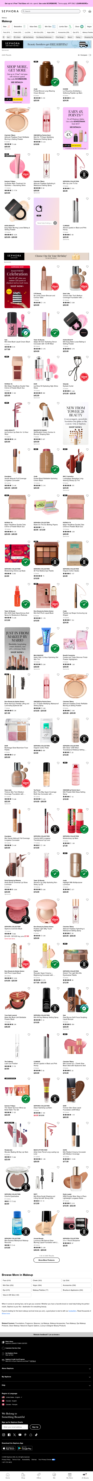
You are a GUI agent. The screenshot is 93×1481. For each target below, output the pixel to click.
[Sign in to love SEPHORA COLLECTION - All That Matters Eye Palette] (58, 542)
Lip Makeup (45, 1323)
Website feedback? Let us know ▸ (46, 1334)
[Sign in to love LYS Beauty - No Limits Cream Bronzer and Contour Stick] (58, 267)
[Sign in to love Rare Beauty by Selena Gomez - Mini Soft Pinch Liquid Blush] (58, 584)
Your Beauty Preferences (43, 37)
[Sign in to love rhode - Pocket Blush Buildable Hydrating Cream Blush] (58, 450)
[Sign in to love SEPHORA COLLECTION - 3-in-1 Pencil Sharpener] (87, 1212)
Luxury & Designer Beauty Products (53, 1325)
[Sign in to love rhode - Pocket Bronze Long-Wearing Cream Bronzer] (58, 62)
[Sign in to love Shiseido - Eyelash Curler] (87, 357)
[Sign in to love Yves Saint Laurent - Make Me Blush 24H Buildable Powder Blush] (29, 988)
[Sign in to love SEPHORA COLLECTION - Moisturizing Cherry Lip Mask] (29, 542)
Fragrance (29, 1323)
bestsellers (72, 1311)
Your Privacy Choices (45, 1459)
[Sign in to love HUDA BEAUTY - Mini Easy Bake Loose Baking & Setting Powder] (87, 313)
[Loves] (84, 11)
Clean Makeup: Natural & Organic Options (24, 1325)
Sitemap (34, 1459)
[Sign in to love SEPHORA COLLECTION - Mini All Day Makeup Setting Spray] (58, 988)
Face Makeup (71, 1323)
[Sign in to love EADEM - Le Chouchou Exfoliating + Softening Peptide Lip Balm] (87, 62)
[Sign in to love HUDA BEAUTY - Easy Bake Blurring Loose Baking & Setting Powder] (29, 199)
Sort (8, 37)
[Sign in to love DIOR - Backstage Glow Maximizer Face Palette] (29, 719)
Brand (70, 37)
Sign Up (35, 1427)
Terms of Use (16, 1459)
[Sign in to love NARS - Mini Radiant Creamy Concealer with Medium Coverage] (87, 1123)
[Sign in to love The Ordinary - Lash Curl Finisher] (29, 1035)
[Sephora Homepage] (10, 11)
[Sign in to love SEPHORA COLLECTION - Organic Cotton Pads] (58, 719)
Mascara (37, 1323)
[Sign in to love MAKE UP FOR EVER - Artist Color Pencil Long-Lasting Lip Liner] (58, 1123)
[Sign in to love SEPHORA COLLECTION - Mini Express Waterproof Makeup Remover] (29, 1212)
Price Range (60, 37)
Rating (78, 37)
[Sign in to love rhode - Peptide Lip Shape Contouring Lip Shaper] (87, 584)
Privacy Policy (6, 1459)
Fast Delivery (29, 37)
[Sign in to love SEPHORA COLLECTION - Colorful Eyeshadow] (29, 1167)
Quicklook (46, 85)
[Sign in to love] (29, 108)
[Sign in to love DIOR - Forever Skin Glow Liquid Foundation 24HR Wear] (87, 1079)
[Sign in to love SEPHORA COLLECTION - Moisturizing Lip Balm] (87, 809)
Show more (6, 1313)
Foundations (19, 1323)
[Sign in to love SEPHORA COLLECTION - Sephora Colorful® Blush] (29, 900)
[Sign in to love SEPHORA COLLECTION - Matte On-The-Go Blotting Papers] (58, 496)
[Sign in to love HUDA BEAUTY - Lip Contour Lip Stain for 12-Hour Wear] (29, 403)
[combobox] (50, 11)
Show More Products (46, 1260)
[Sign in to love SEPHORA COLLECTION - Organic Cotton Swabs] (87, 542)
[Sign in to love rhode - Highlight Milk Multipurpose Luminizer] (87, 854)
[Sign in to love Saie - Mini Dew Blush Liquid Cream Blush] (29, 313)
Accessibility (26, 1459)
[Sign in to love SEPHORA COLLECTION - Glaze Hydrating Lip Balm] (58, 1079)
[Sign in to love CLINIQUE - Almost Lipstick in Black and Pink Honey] (58, 1035)
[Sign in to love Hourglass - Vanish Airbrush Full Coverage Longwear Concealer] (29, 450)
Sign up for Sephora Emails (12, 1422)
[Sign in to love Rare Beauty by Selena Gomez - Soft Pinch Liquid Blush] (29, 944)
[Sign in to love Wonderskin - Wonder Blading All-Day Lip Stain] (29, 1123)
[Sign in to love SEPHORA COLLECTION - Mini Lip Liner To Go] (87, 154)
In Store (18, 37)
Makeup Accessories (57, 1323)
